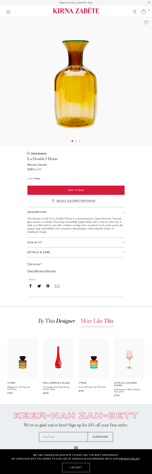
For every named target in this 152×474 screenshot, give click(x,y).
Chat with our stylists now (41, 270)
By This (57, 321)
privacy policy (129, 458)
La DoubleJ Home (42, 159)
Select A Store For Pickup (76, 200)
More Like (97, 321)
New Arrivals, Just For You (76, 2)
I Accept (76, 467)
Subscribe (100, 436)
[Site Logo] (76, 11)
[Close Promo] (149, 3)
